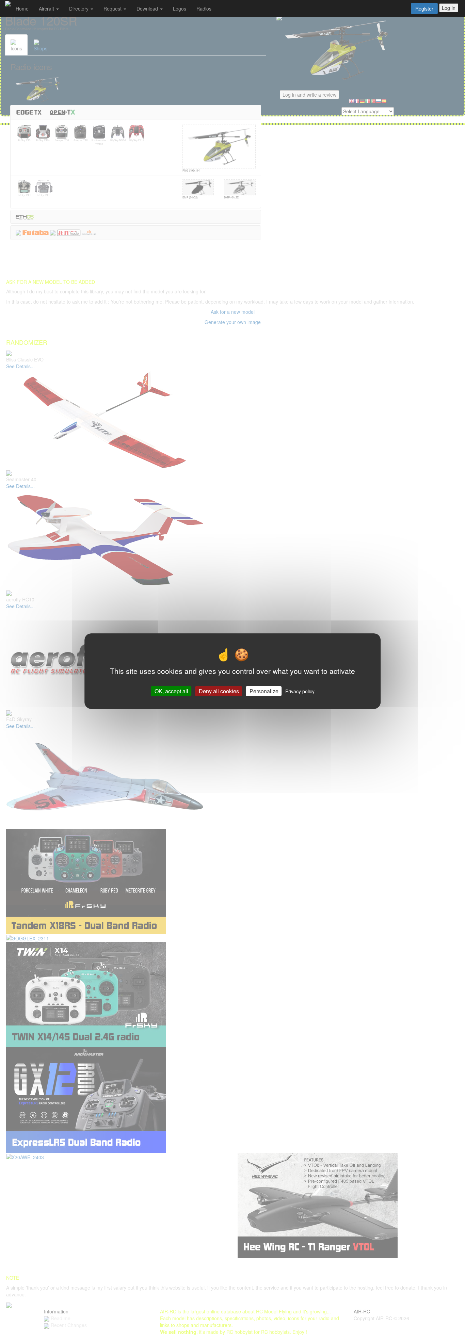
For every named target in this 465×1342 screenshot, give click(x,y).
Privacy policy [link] (300, 691)
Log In (448, 7)
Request (113, 8)
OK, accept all (171, 691)
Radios (203, 8)
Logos (179, 8)
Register (424, 8)
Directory (79, 8)
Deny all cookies (219, 691)
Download (148, 8)
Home (22, 8)
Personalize (264, 691)
